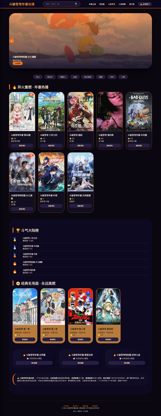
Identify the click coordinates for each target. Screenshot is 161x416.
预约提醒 (34, 363)
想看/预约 (22, 145)
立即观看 (17, 63)
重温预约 (25, 339)
